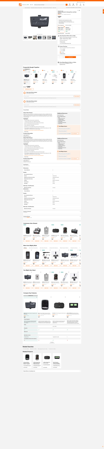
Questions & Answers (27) (67, 14)
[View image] (25, 38)
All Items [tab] (25, 247)
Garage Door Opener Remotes (47, 7)
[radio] (60, 49)
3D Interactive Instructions (62, 122)
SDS (59, 117)
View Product (25, 367)
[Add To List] (78, 10)
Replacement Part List (61, 118)
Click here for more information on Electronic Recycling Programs (34, 130)
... (23, 7)
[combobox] (50, 5)
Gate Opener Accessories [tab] (33, 247)
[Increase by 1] (63, 57)
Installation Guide (60, 119)
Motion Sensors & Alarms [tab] (64, 247)
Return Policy (26, 131)
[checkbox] (60, 40)
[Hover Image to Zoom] (39, 21)
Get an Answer (77, 96)
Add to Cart (28, 265)
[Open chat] (103, 11)
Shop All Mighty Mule (60, 140)
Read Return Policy (62, 64)
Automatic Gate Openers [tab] (54, 247)
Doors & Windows (27, 7)
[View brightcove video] (40, 38)
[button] (52, 109)
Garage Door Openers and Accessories (36, 7)
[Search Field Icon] (66, 5)
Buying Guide (60, 121)
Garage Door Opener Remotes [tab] (76, 247)
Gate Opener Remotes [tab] (43, 247)
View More (52, 342)
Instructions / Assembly (61, 120)
